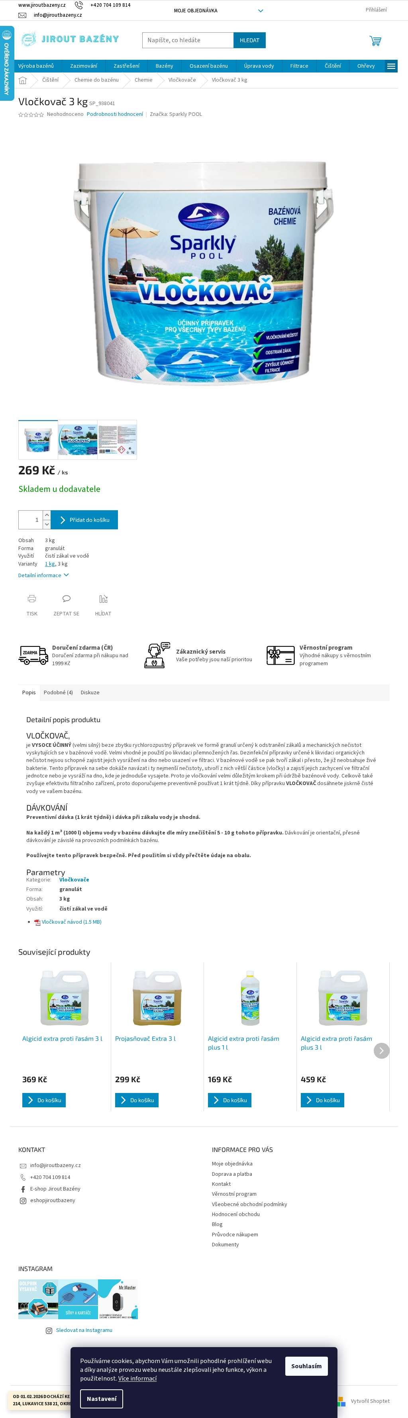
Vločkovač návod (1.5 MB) (72, 922)
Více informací (137, 1378)
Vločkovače (74, 880)
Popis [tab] (29, 693)
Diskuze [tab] (90, 693)
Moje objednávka (196, 10)
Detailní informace (39, 576)
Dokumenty (225, 1245)
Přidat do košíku (90, 519)
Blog (217, 1224)
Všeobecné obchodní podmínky (249, 1204)
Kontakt (221, 1184)
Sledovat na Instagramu (84, 1330)
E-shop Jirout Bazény (55, 1189)
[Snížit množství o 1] (47, 524)
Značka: (176, 114)
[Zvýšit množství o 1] (47, 515)
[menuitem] (36, 66)
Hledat (249, 40)
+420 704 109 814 (50, 1177)
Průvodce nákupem (235, 1235)
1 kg (50, 564)
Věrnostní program (234, 1194)
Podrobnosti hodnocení (115, 114)
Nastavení (101, 1398)
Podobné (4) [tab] (58, 693)
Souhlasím (306, 1366)
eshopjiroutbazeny (52, 1201)
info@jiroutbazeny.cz (55, 1165)
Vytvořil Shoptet (370, 1401)
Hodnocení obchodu (236, 1214)
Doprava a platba (232, 1174)
